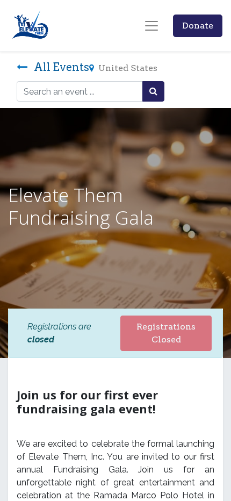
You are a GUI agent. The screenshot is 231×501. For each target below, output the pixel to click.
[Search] (153, 91)
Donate (197, 25)
